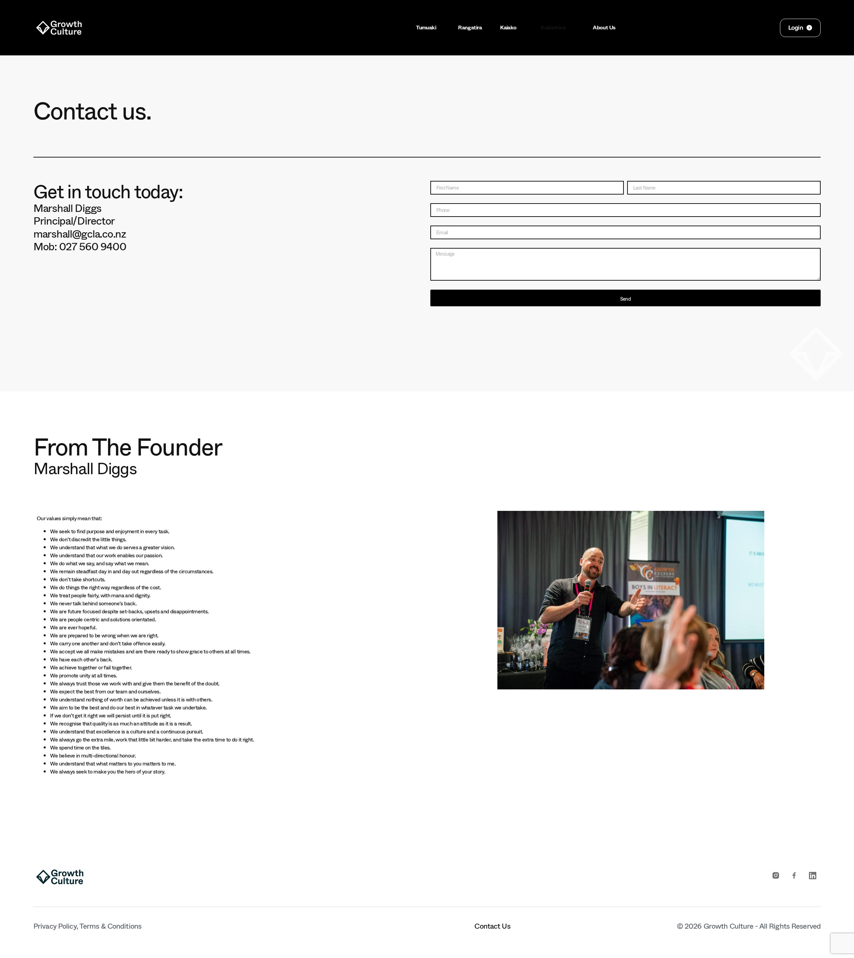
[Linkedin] (812, 875)
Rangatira (469, 27)
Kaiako (508, 27)
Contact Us (492, 923)
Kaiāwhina (553, 27)
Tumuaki (426, 27)
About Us (603, 27)
